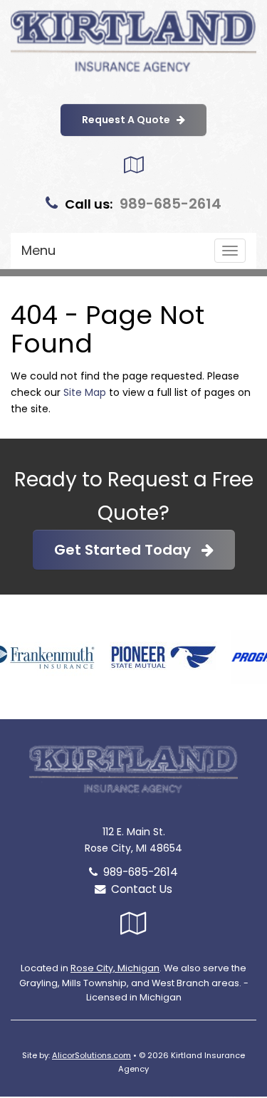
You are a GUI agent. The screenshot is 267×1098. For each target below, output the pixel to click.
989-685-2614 (170, 204)
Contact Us (138, 889)
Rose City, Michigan (114, 968)
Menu (38, 250)
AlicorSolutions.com (91, 1055)
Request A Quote (129, 120)
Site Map (84, 392)
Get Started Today (127, 550)
